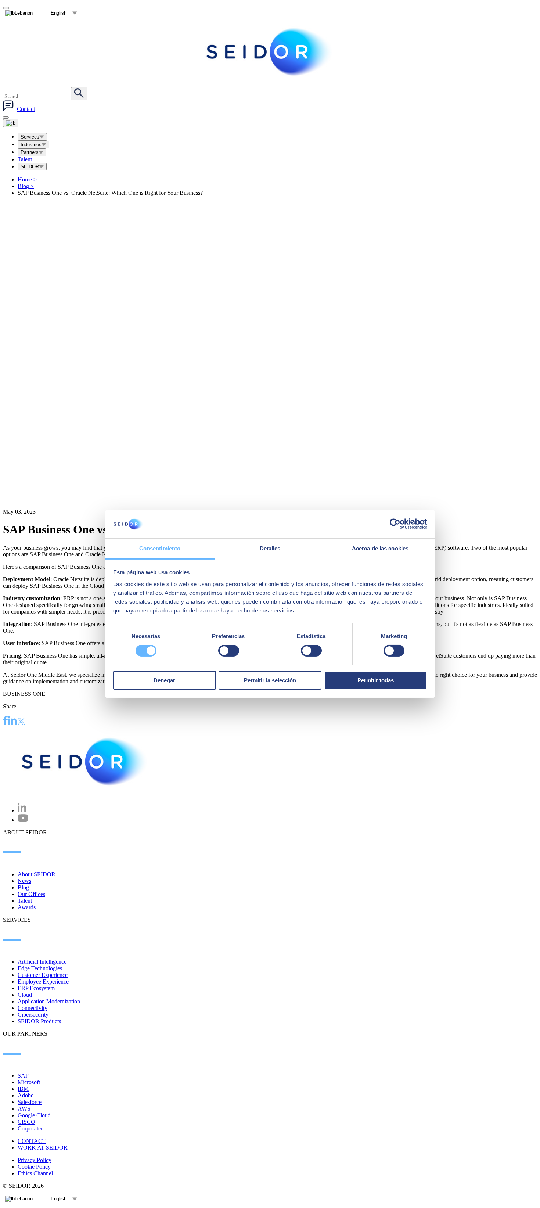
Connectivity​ (32, 1008)
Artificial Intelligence (42, 962)
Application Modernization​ (49, 1001)
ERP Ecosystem (36, 988)
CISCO (26, 1122)
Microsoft (29, 1082)
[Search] (79, 93)
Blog (26, 186)
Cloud (25, 995)
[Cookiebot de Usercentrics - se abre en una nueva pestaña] (395, 523)
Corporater (30, 1128)
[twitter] (21, 722)
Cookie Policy (34, 1167)
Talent (25, 159)
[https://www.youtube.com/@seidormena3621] (23, 820)
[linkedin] (12, 721)
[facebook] (5, 721)
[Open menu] (10, 123)
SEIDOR (30, 166)
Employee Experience (43, 981)
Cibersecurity (33, 1014)
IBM (23, 1089)
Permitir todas (375, 680)
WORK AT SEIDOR (43, 1147)
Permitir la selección (270, 680)
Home (27, 179)
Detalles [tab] (270, 548)
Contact (26, 109)
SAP (23, 1075)
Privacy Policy (34, 1160)
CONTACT (32, 1141)
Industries (31, 144)
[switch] (228, 651)
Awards (27, 907)
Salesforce (30, 1102)
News (24, 881)
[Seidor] (270, 52)
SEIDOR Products (39, 1021)
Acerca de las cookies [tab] (380, 548)
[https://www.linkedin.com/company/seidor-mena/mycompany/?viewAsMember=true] (22, 810)
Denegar (164, 680)
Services (30, 137)
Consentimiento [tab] (159, 548)
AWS (24, 1108)
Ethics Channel (35, 1173)
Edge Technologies (40, 968)
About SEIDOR (36, 874)
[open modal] (6, 8)
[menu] (6, 117)
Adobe (25, 1095)
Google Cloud (34, 1115)
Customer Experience (43, 975)
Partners (30, 152)
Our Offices (31, 894)
